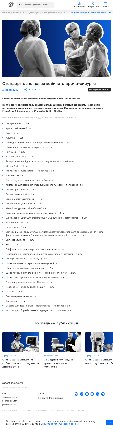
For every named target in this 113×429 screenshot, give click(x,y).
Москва (70, 410)
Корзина (105, 5)
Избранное (93, 5)
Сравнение (80, 5)
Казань (81, 410)
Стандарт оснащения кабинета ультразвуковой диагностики (20, 350)
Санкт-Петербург (9, 410)
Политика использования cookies (60, 423)
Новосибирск (57, 410)
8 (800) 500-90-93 (12, 383)
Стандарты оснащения (99, 89)
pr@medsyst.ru (9, 405)
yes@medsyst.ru (9, 397)
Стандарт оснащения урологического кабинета (62, 350)
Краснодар (26, 410)
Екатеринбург (41, 410)
